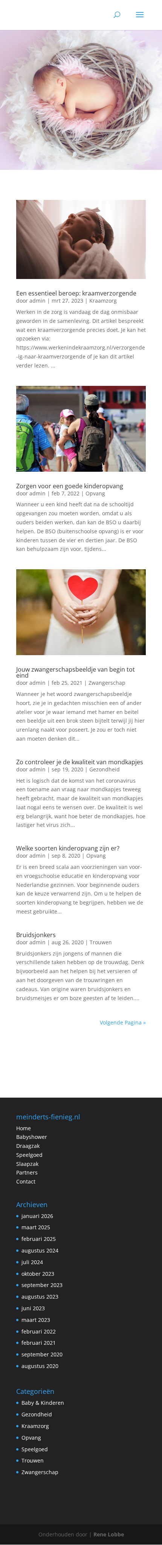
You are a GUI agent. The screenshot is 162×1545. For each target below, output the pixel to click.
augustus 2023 (39, 1296)
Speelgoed (29, 1154)
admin (37, 300)
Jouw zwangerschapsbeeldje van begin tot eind (75, 672)
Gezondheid (104, 769)
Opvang (95, 493)
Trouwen (101, 942)
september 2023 (42, 1284)
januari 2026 (37, 1216)
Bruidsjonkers (36, 935)
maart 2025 (35, 1227)
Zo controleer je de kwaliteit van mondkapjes (79, 762)
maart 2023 (35, 1319)
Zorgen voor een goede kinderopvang (69, 486)
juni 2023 (33, 1308)
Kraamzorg (103, 300)
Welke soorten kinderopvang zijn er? (67, 848)
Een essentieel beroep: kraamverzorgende (76, 293)
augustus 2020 (39, 1366)
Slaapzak (27, 1163)
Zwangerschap (107, 682)
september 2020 (42, 1354)
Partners (27, 1172)
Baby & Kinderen (42, 1402)
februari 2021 (38, 1342)
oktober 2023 (37, 1273)
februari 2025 (38, 1238)
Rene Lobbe (108, 1534)
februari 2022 (38, 1331)
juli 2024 (32, 1262)
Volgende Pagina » (123, 1022)
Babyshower (31, 1136)
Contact (25, 1181)
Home (23, 1128)
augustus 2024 (39, 1250)
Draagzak (28, 1145)
